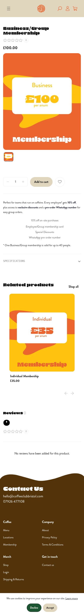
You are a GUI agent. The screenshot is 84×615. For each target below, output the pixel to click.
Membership (10, 544)
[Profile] (67, 8)
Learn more (71, 598)
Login (6, 572)
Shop (6, 565)
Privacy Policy (49, 537)
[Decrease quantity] (7, 181)
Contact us (48, 565)
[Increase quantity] (23, 181)
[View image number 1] (8, 157)
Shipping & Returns (13, 579)
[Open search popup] (59, 8)
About (45, 530)
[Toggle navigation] (8, 8)
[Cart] (75, 8)
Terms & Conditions (52, 544)
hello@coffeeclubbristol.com (23, 496)
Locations (8, 537)
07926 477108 (13, 501)
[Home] (41, 8)
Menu (6, 530)
